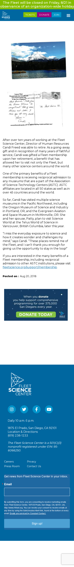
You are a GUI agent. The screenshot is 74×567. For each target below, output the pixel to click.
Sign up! (37, 523)
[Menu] (68, 15)
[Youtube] (49, 409)
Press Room (12, 466)
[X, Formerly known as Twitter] (24, 409)
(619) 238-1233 (18, 435)
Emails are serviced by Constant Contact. (28, 513)
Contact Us (34, 466)
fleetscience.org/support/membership (30, 267)
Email (8, 484)
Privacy (31, 461)
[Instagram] (12, 409)
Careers (9, 461)
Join (56, 14)
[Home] (7, 15)
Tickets (30, 14)
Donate (44, 14)
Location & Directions (23, 431)
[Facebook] (37, 409)
